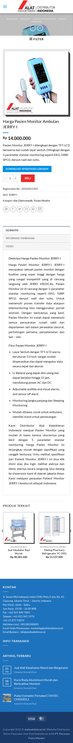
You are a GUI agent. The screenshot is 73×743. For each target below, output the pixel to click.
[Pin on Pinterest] (33, 209)
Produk (25, 19)
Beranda (12, 19)
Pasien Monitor (42, 200)
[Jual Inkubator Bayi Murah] (19, 528)
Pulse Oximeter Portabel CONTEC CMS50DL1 (36, 697)
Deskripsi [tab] (12, 230)
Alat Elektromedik (44, 19)
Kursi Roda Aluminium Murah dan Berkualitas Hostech (36, 681)
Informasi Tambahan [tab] (20, 238)
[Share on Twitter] (20, 209)
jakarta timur (55, 473)
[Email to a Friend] (26, 209)
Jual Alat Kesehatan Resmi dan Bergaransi (41, 667)
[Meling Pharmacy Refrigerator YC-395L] (54, 528)
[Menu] (5, 6)
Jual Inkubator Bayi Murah (19, 552)
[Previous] (2, 538)
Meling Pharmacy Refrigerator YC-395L (54, 552)
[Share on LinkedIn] (40, 209)
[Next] (70, 538)
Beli (28, 178)
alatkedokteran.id (34, 729)
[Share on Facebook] (13, 209)
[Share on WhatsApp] (6, 209)
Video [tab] (9, 246)
